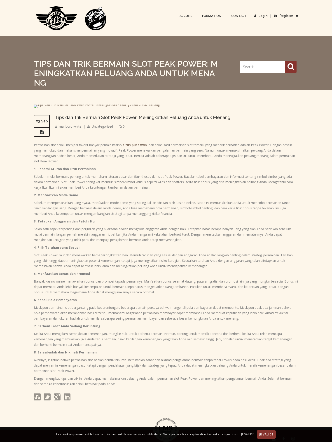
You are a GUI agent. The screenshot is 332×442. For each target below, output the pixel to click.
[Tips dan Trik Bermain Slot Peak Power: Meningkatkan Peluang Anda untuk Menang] (97, 104)
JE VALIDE (266, 434)
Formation (211, 16)
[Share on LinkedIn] (66, 399)
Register (286, 16)
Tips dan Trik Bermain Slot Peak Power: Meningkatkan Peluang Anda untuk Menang (142, 117)
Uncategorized (102, 126)
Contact (239, 16)
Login (263, 16)
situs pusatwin (135, 145)
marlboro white (70, 126)
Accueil (186, 16)
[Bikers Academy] (71, 18)
